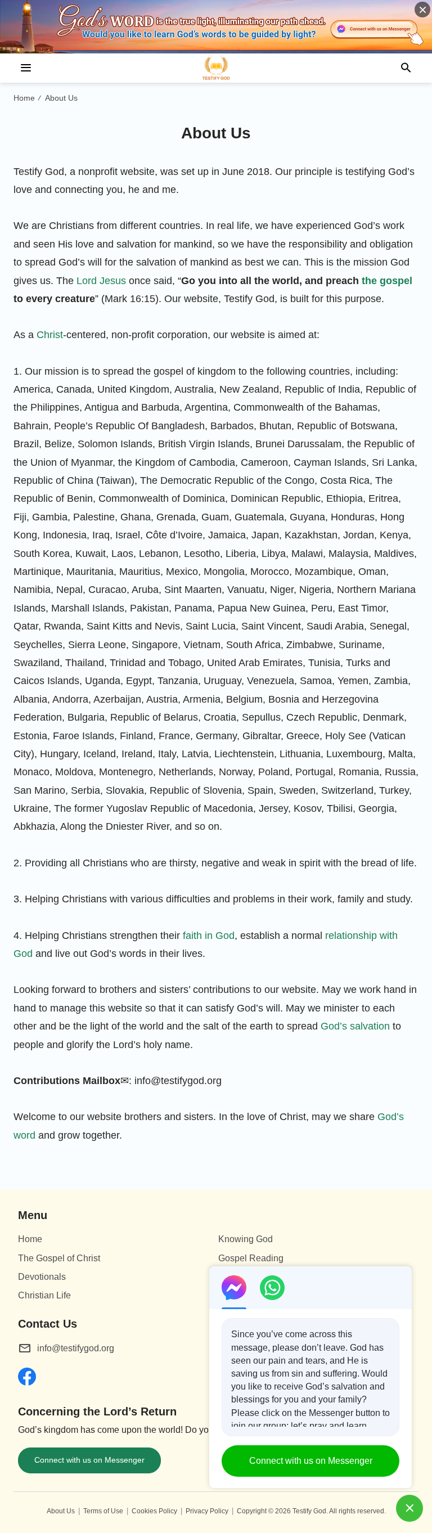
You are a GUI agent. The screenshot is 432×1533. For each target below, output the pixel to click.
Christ (50, 334)
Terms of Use (103, 1511)
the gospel (387, 280)
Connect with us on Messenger (89, 1459)
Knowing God (245, 1239)
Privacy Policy (207, 1511)
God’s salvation (355, 1026)
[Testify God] (216, 68)
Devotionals (42, 1277)
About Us (61, 97)
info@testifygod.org (75, 1348)
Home (24, 97)
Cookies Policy (154, 1511)
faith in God (209, 935)
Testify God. (310, 1511)
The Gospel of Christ (59, 1258)
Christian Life (44, 1295)
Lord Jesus (101, 280)
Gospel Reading (251, 1258)
